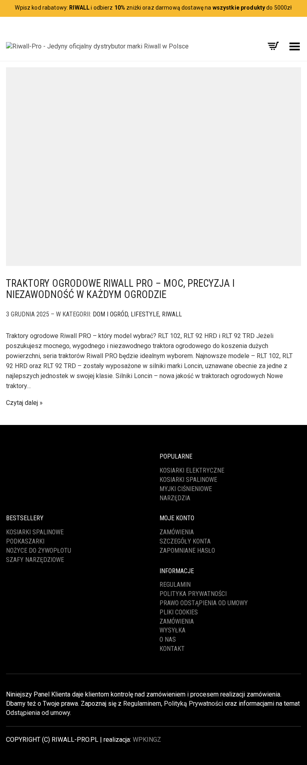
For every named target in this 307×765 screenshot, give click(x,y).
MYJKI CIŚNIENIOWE (185, 489)
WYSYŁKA (172, 630)
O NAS (167, 639)
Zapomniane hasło (187, 550)
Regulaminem (142, 703)
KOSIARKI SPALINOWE (188, 479)
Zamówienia (176, 532)
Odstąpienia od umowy (38, 713)
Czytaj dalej (22, 403)
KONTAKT (172, 648)
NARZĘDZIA (174, 498)
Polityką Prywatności (193, 703)
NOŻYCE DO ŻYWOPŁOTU (38, 550)
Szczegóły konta (185, 541)
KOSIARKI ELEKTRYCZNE (191, 470)
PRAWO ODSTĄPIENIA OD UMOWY (203, 603)
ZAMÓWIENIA (176, 621)
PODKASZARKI (25, 541)
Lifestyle (145, 314)
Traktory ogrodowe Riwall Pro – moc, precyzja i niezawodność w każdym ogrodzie (120, 289)
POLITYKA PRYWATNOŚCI (193, 594)
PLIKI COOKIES (178, 612)
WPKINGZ (147, 739)
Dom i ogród (110, 314)
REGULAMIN (175, 584)
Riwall (172, 314)
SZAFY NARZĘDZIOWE (35, 560)
